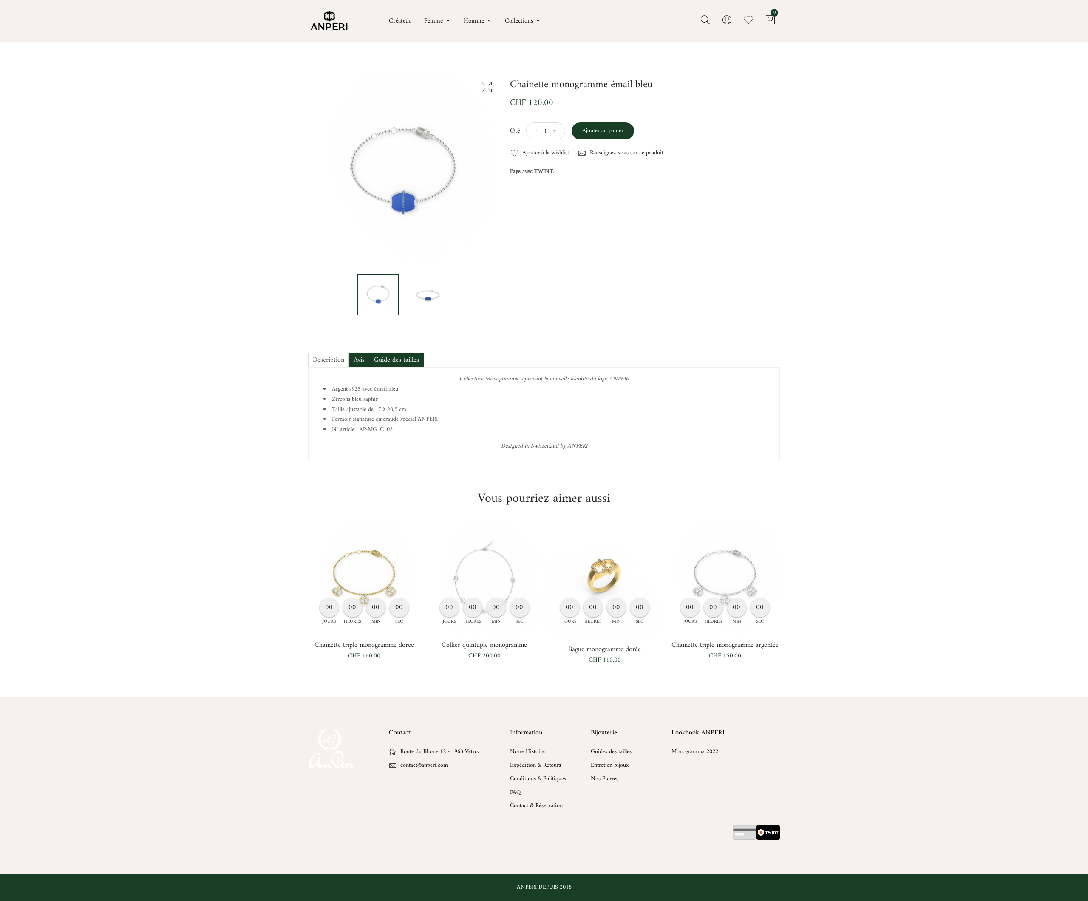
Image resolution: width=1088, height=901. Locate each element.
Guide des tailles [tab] (396, 360)
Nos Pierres (604, 779)
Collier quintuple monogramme (484, 645)
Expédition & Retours (535, 765)
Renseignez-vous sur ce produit (625, 153)
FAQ (515, 792)
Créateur (400, 21)
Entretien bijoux (610, 765)
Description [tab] (328, 360)
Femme (434, 21)
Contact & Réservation (536, 805)
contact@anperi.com (424, 765)
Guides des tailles (611, 751)
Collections (520, 21)
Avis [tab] (359, 360)
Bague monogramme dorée (604, 649)
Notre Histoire (527, 751)
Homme (475, 21)
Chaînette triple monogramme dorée (364, 645)
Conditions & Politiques (538, 779)
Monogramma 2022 (695, 751)
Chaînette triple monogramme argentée (725, 645)
